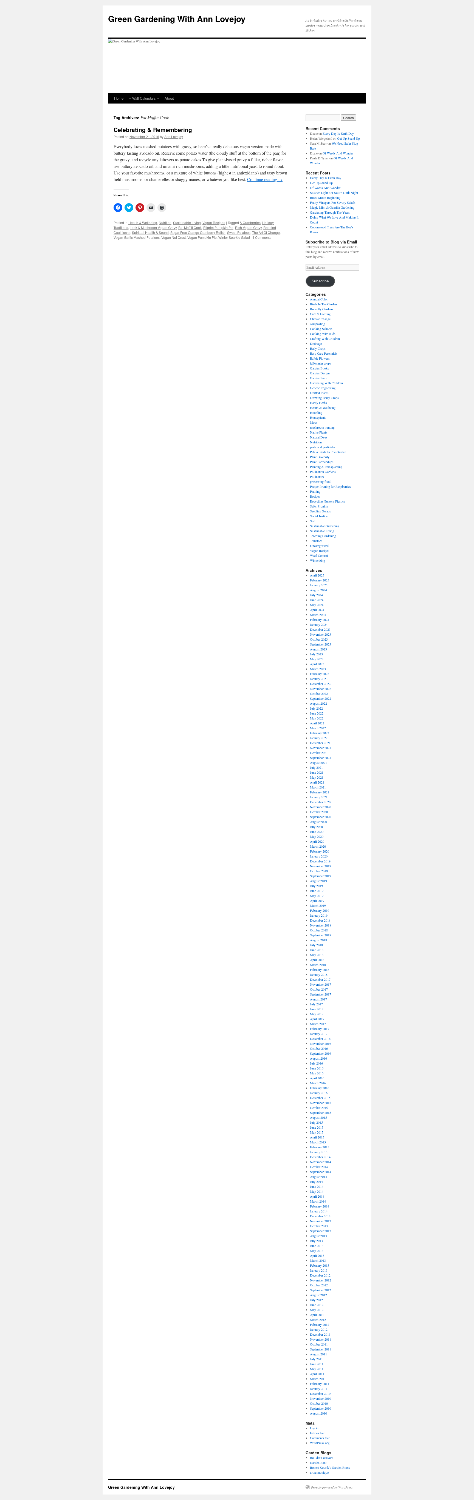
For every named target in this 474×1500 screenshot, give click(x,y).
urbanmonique (319, 1472)
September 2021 (320, 757)
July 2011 (316, 1359)
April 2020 (317, 841)
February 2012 (319, 1324)
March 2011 (318, 1378)
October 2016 (319, 1048)
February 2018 (319, 969)
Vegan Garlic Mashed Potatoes (137, 237)
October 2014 (319, 1167)
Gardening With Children (326, 383)
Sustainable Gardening (324, 526)
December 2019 (320, 861)
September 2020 (320, 816)
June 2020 (316, 831)
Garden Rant (318, 1462)
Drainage (316, 343)
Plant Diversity (319, 457)
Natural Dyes (318, 437)
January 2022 (319, 738)
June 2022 (316, 713)
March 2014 (318, 1201)
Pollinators (317, 476)
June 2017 (316, 1009)
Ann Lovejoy (173, 136)
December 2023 (320, 629)
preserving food (320, 481)
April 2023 (317, 664)
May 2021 (316, 777)
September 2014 (320, 1171)
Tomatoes (316, 540)
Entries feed (317, 1433)
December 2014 (320, 1157)
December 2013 (320, 1216)
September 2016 (320, 1053)
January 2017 (319, 1033)
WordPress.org (319, 1443)
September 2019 (320, 876)
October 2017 (319, 989)
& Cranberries (250, 222)
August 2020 (318, 821)
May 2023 (316, 659)
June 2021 (316, 772)
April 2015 (317, 1137)
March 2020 (318, 846)
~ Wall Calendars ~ (144, 98)
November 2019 (320, 866)
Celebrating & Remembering (153, 129)
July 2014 (316, 1181)
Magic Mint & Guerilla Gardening (332, 207)
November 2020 (320, 807)
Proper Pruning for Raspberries (330, 486)
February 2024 (319, 619)
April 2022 (317, 723)
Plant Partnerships (322, 462)
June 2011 (316, 1364)
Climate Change (320, 319)
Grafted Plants (319, 393)
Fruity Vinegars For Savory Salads (333, 202)
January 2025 (319, 585)
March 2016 (318, 1083)
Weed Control (319, 555)
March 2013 (318, 1260)
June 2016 (316, 1068)
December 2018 (320, 920)
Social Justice (319, 516)
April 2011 (317, 1374)
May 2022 (316, 718)
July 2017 (316, 1004)
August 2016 (318, 1058)
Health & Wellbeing (142, 222)
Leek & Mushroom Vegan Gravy (153, 227)
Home (118, 98)
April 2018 (317, 959)
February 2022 (319, 733)
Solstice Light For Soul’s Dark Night (334, 192)
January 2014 (319, 1211)
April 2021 (317, 782)
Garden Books (319, 368)
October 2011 (319, 1344)
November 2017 (320, 984)
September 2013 (320, 1231)
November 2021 (320, 747)
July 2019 (316, 886)
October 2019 (319, 871)
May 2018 (316, 955)
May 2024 (316, 605)
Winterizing (317, 560)
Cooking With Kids (322, 333)
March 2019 (318, 905)
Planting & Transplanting (326, 466)
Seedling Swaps (320, 511)
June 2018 (316, 950)
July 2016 (316, 1063)
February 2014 (319, 1206)
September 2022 (320, 698)
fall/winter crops (320, 363)
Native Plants (318, 432)
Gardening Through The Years (330, 212)
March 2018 (318, 964)
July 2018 (316, 945)
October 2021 (319, 752)
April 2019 (317, 900)
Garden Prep (318, 378)
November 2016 (320, 1043)
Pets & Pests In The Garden (328, 452)
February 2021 (319, 792)
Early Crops (318, 348)
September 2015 (320, 1112)
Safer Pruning (319, 506)
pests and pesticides (322, 447)
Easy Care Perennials (323, 353)
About (169, 98)
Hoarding (316, 412)
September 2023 (320, 644)
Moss (313, 422)
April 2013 (317, 1255)
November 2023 (320, 634)
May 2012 (316, 1309)
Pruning (315, 491)
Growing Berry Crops (324, 397)
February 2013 (319, 1265)
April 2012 (317, 1314)
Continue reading (265, 179)
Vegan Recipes (213, 222)
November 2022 (320, 688)
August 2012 (318, 1295)
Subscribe (320, 281)
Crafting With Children (325, 338)
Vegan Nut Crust (173, 237)
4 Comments (261, 237)
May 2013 (316, 1250)
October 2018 (319, 930)
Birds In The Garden (323, 304)
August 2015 (318, 1117)
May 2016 (316, 1073)
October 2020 (319, 812)
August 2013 (318, 1236)
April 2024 (317, 609)
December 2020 (320, 802)
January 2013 (319, 1270)
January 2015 (319, 1152)
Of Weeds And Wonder (338, 153)
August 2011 (318, 1354)
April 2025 (317, 575)
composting (317, 324)
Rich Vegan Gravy (248, 227)
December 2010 (320, 1393)
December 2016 (320, 1038)
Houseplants (318, 417)
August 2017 (318, 999)
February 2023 (319, 674)
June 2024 (316, 600)
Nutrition (165, 222)
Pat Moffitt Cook (190, 227)
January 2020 (319, 856)
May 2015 (316, 1132)
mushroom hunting (322, 427)
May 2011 (316, 1369)
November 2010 (320, 1398)
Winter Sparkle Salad (234, 237)
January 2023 (319, 678)
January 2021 (319, 797)
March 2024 (318, 614)
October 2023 (319, 639)
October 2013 (319, 1226)
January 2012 (319, 1329)
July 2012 (316, 1300)
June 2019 (316, 890)
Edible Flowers (320, 358)
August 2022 (318, 703)
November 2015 (320, 1102)
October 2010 (319, 1403)
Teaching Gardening (323, 536)
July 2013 (316, 1240)
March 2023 (318, 669)
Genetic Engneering (322, 388)
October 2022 (319, 693)
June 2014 (316, 1186)
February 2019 (319, 910)
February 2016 (319, 1088)
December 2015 (320, 1097)
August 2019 (318, 881)
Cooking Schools (321, 328)
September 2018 (320, 935)
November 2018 (320, 925)
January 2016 (319, 1093)
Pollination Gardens (323, 471)
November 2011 (320, 1339)
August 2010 (318, 1413)
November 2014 (320, 1162)
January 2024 (319, 624)
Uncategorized (319, 545)
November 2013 (320, 1221)
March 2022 (318, 728)
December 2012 (320, 1275)
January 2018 (319, 974)
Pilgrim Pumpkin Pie (218, 227)
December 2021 (320, 743)
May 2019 (316, 895)
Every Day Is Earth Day (338, 133)
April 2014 (317, 1196)
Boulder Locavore (321, 1457)
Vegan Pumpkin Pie (202, 237)
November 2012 (320, 1280)
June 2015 (316, 1127)
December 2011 (320, 1334)
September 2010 (320, 1408)
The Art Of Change (266, 232)
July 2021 (316, 767)
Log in (314, 1428)
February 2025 (319, 580)
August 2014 (318, 1176)
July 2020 (316, 826)
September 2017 (320, 994)
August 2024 (318, 590)
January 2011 (319, 1388)
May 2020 (316, 836)
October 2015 (319, 1107)
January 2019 (319, 915)
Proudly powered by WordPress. (332, 1487)
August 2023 (318, 649)
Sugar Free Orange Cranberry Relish (197, 232)
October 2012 (319, 1285)
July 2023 (316, 654)
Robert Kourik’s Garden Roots (330, 1467)
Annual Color (319, 299)
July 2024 (316, 595)
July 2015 (316, 1122)
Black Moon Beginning (325, 197)
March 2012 (318, 1319)
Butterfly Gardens (321, 309)
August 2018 (318, 940)
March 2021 (318, 787)
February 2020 (319, 851)
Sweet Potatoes (238, 232)
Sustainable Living (187, 222)
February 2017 (319, 1028)
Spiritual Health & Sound (150, 232)
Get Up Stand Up (348, 138)
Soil (312, 521)
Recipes (315, 496)
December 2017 (320, 979)
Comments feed (320, 1438)
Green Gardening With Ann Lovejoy (177, 18)
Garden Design (320, 373)
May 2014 (316, 1191)
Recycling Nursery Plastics (327, 501)
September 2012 (320, 1290)
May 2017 (316, 1014)
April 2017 (317, 1019)
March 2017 (318, 1024)
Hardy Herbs (318, 402)
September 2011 (320, 1349)
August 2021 (318, 762)
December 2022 (320, 683)
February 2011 (319, 1383)
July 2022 (316, 708)
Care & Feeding (320, 314)
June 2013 (316, 1245)
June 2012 (316, 1305)
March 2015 (318, 1142)
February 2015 (319, 1147)
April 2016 (317, 1078)
